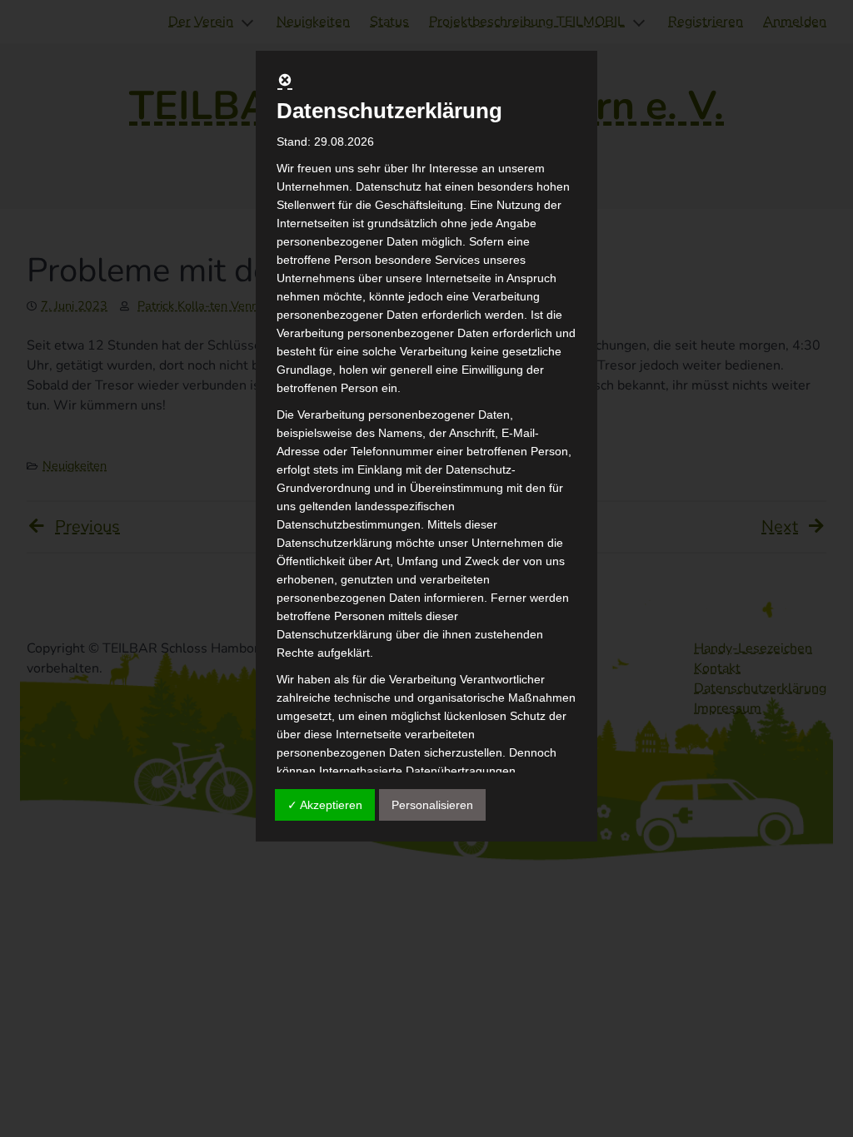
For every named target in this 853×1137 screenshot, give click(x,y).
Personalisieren (432, 805)
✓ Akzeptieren (324, 805)
